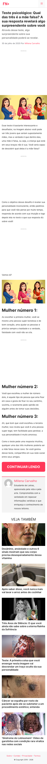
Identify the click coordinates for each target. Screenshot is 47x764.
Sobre (9, 756)
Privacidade (27, 756)
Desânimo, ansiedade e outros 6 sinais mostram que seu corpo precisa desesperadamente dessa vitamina (21, 553)
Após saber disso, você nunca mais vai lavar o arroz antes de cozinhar (22, 591)
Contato (17, 756)
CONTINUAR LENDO (23, 467)
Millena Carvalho (25, 481)
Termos (37, 756)
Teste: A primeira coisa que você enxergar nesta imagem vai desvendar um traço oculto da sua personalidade (21, 665)
